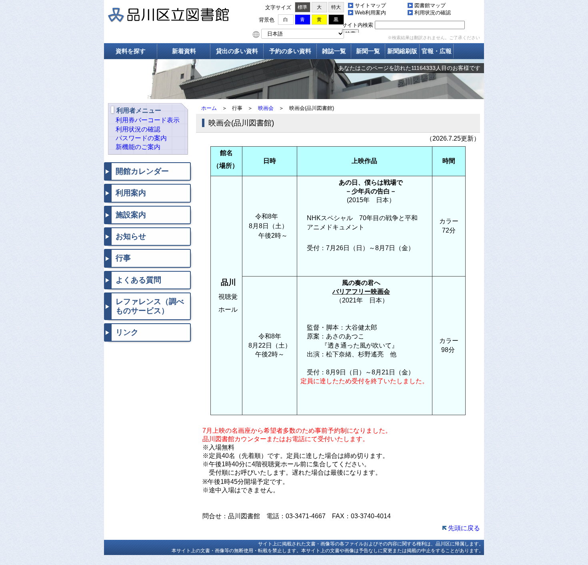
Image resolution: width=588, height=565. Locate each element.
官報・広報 (437, 51)
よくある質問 (138, 280)
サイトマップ (370, 5)
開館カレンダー (142, 171)
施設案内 (131, 215)
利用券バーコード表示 (148, 120)
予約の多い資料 (290, 51)
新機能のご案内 (138, 146)
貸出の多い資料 (237, 51)
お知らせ (131, 236)
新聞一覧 (368, 51)
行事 (123, 258)
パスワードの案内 (141, 138)
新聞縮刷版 (402, 51)
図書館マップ (430, 5)
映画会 (266, 108)
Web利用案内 (370, 13)
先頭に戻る (464, 528)
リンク (127, 332)
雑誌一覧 (334, 51)
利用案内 (131, 193)
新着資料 (184, 51)
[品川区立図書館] (180, 16)
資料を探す (131, 51)
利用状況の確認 (432, 13)
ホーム (209, 108)
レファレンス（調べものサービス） (150, 305)
